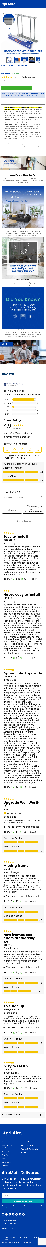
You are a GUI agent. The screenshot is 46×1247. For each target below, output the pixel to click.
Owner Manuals (27, 1145)
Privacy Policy (35, 1206)
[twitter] (6, 1214)
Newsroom (6, 1162)
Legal (26, 1237)
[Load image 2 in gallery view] (17, 60)
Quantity (3, 80)
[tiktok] (13, 1214)
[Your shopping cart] (36, 5)
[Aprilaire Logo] (12, 1133)
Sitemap (5, 1240)
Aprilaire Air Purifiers (8, 1226)
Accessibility (34, 1237)
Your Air (5, 1155)
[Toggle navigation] (42, 4)
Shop (4, 1142)
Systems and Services (7, 1146)
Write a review (29, 77)
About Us (5, 1151)
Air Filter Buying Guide (9, 1223)
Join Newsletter (23, 1201)
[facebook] (3, 1214)
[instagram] (10, 1214)
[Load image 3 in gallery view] (24, 60)
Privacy (19, 1237)
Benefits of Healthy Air (8, 1228)
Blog (3, 1158)
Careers (24, 1152)
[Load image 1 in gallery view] (10, 60)
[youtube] (23, 1214)
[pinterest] (20, 1214)
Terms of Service (6, 1208)
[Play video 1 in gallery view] (31, 60)
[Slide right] (42, 60)
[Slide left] (3, 60)
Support (5, 1165)
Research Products (8, 1237)
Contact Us (25, 1142)
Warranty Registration (30, 1149)
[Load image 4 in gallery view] (39, 60)
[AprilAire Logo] (8, 4)
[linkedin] (16, 1214)
